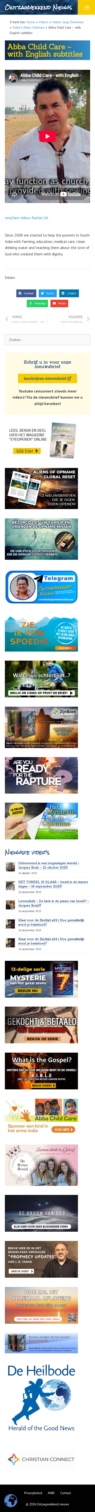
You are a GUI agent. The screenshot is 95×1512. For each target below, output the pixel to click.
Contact (65, 1493)
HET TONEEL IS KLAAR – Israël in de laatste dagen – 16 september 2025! (53, 884)
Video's (43, 22)
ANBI (51, 1493)
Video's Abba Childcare (28, 27)
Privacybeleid (33, 1493)
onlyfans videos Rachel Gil (26, 217)
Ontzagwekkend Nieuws (38, 7)
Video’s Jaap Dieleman (68, 22)
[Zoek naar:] (47, 339)
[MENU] (86, 7)
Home (31, 22)
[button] (26, 293)
